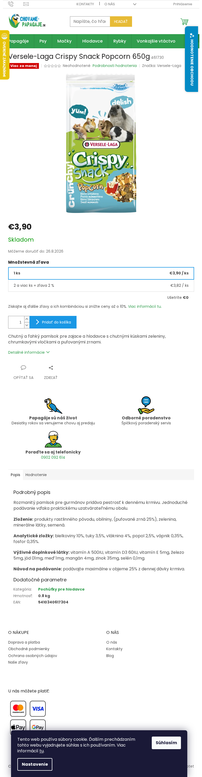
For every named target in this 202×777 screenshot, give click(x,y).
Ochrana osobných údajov (32, 655)
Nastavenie (35, 764)
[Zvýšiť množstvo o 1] (26, 319)
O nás (109, 4)
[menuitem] (18, 41)
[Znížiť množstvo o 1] (26, 325)
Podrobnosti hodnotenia (115, 65)
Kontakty (85, 4)
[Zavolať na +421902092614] (16, 3)
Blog (110, 655)
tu (41, 751)
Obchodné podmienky (28, 648)
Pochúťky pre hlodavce (61, 589)
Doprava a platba (24, 642)
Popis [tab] (15, 474)
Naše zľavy (18, 662)
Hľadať (121, 21)
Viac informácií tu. (145, 306)
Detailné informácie (26, 352)
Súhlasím (166, 743)
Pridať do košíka (56, 322)
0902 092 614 (53, 457)
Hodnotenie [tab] (36, 474)
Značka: (161, 65)
